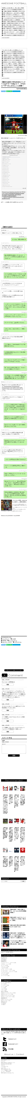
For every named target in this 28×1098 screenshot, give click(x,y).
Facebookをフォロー (13, 1044)
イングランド (6, 639)
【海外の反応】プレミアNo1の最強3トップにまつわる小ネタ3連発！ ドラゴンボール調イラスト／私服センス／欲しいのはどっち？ (22, 835)
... (3, 74)
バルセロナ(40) (4, 967)
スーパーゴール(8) (5, 975)
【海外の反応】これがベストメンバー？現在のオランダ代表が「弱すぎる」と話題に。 (18, 919)
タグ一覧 (25, 977)
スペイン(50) (4, 986)
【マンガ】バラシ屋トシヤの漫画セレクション (12, 50)
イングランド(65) (5, 985)
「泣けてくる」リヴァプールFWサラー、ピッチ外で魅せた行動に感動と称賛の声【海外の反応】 (22, 799)
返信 (8, 684)
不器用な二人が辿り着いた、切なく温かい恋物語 (13, 7)
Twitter (3, 91)
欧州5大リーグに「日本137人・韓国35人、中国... (14, 62)
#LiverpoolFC (11, 194)
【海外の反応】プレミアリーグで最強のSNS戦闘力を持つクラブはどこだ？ (11, 861)
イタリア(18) (4, 989)
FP (25, 188)
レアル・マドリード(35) (6, 969)
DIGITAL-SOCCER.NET (6, 1064)
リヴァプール (18, 642)
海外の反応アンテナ (5, 1060)
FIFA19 (4, 640)
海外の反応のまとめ (5, 1069)
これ (15, 322)
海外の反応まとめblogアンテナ (8, 1062)
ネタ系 (14, 639)
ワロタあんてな (4, 1066)
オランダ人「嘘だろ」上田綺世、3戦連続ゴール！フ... (15, 30)
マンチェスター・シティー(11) (8, 970)
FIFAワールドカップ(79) (6, 999)
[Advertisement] (14, 43)
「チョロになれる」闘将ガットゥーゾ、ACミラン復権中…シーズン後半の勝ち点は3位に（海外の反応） (18, 942)
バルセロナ (19, 406)
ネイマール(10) (4, 965)
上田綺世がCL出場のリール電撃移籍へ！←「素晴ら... (15, 19)
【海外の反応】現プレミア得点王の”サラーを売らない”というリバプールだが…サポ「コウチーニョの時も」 (16, 833)
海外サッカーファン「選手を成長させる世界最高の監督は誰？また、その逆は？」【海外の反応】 (5, 861)
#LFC (6, 193)
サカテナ (3, 1065)
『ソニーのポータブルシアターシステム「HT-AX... (14, 18)
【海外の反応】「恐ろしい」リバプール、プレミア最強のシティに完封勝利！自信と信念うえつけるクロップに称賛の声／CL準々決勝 (16, 864)
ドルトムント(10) (5, 966)
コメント (4, 744)
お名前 (3, 740)
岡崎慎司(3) (3, 961)
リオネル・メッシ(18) (6, 964)
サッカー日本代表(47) (6, 982)
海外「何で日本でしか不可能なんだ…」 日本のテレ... (15, 14)
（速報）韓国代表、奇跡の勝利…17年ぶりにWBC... (15, 11)
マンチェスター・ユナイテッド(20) (9, 971)
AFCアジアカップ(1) (5, 1000)
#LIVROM (10, 193)
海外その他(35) (4, 991)
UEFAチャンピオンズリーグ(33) (8, 992)
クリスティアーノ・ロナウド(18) (8, 962)
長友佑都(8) (3, 960)
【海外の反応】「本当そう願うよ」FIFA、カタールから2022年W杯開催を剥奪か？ (18, 911)
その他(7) (3, 1004)
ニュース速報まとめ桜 (6, 1070)
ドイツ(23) (3, 987)
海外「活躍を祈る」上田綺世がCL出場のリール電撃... (15, 28)
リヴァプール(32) (5, 973)
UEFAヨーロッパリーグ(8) (7, 994)
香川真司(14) (4, 957)
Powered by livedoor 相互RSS (5, 37)
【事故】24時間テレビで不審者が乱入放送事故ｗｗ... (15, 56)
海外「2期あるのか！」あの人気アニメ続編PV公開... (15, 13)
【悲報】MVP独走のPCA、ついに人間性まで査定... (14, 26)
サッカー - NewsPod (5, 1071)
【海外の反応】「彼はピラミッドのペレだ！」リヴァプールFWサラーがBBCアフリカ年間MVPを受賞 (16, 801)
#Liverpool (4, 194)
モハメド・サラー (7, 642)
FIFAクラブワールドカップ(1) (8, 995)
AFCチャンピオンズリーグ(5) (7, 996)
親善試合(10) (4, 1001)
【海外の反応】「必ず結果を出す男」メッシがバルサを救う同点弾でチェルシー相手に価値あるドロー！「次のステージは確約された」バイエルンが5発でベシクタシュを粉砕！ (18, 936)
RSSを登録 (10, 1049)
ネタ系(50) (3, 1003)
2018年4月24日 (6, 198)
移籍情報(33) (4, 998)
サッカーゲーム (13, 640)
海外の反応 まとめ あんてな (7, 1072)
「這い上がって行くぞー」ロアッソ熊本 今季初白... (15, 31)
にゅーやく (3, 1067)
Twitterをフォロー (12, 1039)
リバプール (3, 230)
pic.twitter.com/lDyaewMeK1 (9, 196)
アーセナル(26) (4, 974)
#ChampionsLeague (19, 193)
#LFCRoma (18, 194)
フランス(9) (3, 990)
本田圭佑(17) (4, 958)
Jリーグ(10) (3, 983)
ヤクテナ (3, 1061)
